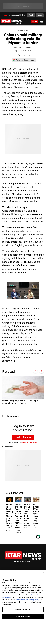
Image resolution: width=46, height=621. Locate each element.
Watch (31, 15)
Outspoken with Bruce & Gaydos (17, 15)
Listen (40, 15)
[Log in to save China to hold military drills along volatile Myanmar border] (29, 55)
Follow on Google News (25, 60)
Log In (34, 21)
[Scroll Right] (41, 371)
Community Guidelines (29, 442)
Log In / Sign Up (23, 437)
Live (5, 15)
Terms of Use (35, 595)
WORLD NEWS (23, 30)
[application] (23, 290)
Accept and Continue (23, 616)
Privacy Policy (7, 597)
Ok (43, 573)
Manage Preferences (23, 609)
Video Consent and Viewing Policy (27, 600)
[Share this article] (24, 55)
